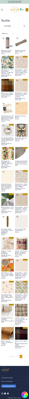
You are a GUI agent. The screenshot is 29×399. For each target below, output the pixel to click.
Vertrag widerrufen (8, 386)
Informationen (7, 377)
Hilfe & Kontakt (7, 381)
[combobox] (15, 26)
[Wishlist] (25, 10)
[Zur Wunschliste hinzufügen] (3, 38)
